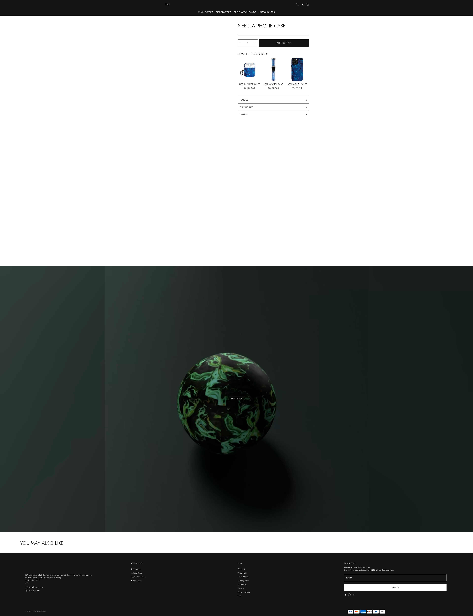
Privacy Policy (242, 573)
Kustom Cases (267, 12)
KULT (32, 611)
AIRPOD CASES (223, 12)
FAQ (239, 596)
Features (244, 100)
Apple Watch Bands (245, 12)
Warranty (244, 114)
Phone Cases (136, 569)
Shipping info (246, 107)
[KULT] (236, 4)
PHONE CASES (205, 12)
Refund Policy (242, 584)
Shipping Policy (243, 580)
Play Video (236, 398)
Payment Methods (244, 592)
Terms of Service (243, 577)
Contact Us (241, 569)
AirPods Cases (136, 573)
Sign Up (395, 587)
